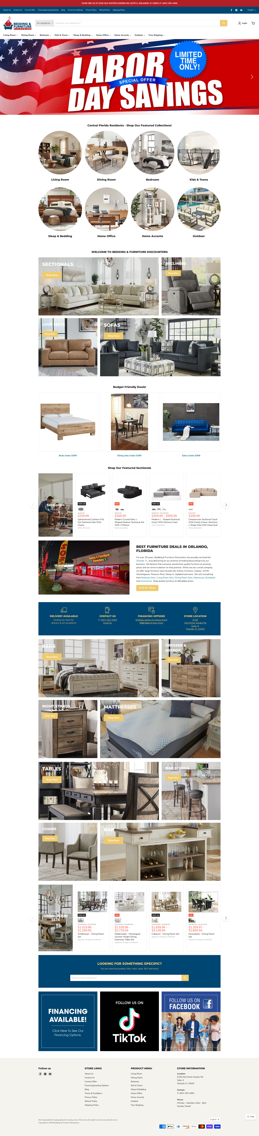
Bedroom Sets (148, 577)
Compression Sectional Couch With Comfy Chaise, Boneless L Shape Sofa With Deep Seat (203, 522)
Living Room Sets (165, 577)
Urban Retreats (84, 528)
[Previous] (33, 505)
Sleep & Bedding (82, 35)
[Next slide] (251, 77)
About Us (7, 10)
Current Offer (30, 10)
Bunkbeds (210, 577)
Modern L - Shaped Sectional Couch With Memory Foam (166, 521)
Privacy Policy (91, 10)
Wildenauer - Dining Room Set (91, 935)
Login (244, 23)
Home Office (102, 35)
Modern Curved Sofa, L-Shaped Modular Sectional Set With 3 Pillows (129, 522)
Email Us (107, 622)
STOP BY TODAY (147, 587)
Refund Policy (104, 10)
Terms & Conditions (75, 10)
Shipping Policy (119, 10)
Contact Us (17, 10)
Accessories (146, 581)
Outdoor (139, 35)
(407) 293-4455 (109, 619)
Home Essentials (121, 528)
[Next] (226, 505)
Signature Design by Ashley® (89, 939)
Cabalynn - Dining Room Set (165, 933)
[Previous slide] (7, 77)
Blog (63, 10)
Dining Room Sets (183, 577)
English (250, 10)
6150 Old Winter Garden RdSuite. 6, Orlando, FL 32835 (195, 624)
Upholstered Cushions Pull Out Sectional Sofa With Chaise (91, 522)
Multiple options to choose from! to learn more (151, 621)
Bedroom (45, 35)
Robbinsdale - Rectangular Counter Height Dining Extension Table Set (128, 936)
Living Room (9, 35)
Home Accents (122, 35)
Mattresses (199, 577)
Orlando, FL (142, 560)
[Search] (223, 23)
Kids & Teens (61, 35)
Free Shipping (156, 35)
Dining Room (28, 35)
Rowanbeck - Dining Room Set (201, 935)
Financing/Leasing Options (48, 10)
